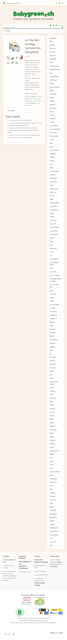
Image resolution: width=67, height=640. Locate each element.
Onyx (51, 374)
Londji (51, 301)
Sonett (52, 447)
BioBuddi (52, 104)
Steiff (51, 461)
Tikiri (51, 489)
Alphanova (53, 55)
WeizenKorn (53, 517)
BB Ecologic (53, 80)
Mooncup (52, 329)
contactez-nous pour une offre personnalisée (56, 564)
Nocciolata (53, 357)
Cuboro (52, 139)
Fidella (51, 168)
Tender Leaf (53, 482)
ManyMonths (53, 315)
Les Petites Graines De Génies (55, 280)
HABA (51, 199)
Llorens (52, 297)
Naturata (52, 346)
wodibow (52, 524)
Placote (52, 405)
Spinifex (52, 454)
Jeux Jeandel (53, 234)
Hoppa (52, 213)
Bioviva (52, 111)
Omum (52, 371)
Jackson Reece (54, 227)
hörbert (52, 217)
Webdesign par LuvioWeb (56, 633)
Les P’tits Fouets (54, 275)
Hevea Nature (54, 210)
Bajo (51, 73)
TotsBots (52, 493)
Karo (51, 245)
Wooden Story (54, 531)
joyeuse (52, 238)
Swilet (51, 465)
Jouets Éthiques (37, 101)
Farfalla (52, 160)
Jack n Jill (53, 224)
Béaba (51, 83)
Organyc (52, 387)
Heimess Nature (54, 203)
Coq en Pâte (53, 132)
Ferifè (51, 164)
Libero (51, 290)
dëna (51, 143)
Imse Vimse (53, 220)
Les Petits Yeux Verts (54, 286)
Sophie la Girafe (54, 450)
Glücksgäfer (53, 178)
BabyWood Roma (55, 69)
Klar (51, 255)
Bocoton (52, 115)
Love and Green (54, 304)
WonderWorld (54, 528)
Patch (51, 394)
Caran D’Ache (54, 125)
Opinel (51, 378)
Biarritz (52, 90)
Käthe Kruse (53, 248)
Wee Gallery (53, 514)
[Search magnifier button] (62, 27)
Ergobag (52, 157)
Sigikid (52, 436)
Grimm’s (52, 196)
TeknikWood (53, 479)
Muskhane (53, 332)
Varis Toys (53, 500)
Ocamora (52, 360)
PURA (51, 419)
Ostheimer (53, 391)
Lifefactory (53, 294)
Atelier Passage (54, 66)
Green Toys (53, 192)
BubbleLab (53, 118)
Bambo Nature (54, 76)
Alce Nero (53, 52)
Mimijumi (52, 322)
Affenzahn (53, 48)
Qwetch (52, 422)
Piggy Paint (53, 398)
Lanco (51, 268)
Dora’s (51, 146)
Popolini (52, 412)
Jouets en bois (28, 101)
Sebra (51, 433)
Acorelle (52, 45)
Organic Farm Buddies (54, 383)
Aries (51, 62)
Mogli (51, 325)
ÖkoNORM (53, 364)
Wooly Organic (54, 535)
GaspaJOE (53, 174)
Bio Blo (52, 97)
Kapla (51, 241)
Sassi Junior (53, 429)
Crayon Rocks (54, 136)
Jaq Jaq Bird (53, 231)
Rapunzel (52, 426)
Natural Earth (53, 339)
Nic (51, 353)
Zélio (51, 538)
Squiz (51, 458)
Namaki (52, 336)
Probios (52, 415)
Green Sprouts (54, 189)
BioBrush (52, 101)
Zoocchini (53, 542)
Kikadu (52, 252)
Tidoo (51, 486)
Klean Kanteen (54, 259)
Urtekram (52, 496)
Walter (52, 507)
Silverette (52, 440)
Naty (51, 350)
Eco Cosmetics (54, 150)
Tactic (51, 468)
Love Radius (53, 311)
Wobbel (52, 521)
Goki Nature (53, 182)
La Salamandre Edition (54, 264)
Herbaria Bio (53, 206)
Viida (51, 503)
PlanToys (52, 408)
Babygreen (33, 15)
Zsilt (51, 545)
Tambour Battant (55, 472)
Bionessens (53, 108)
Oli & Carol (53, 367)
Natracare (53, 343)
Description (11, 110)
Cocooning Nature (55, 129)
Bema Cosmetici (54, 87)
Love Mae (52, 308)
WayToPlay (53, 510)
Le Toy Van (27, 103)
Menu (8, 31)
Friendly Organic (54, 171)
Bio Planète (53, 94)
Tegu (51, 475)
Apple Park (53, 59)
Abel (51, 41)
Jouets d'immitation (36, 98)
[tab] (11, 111)
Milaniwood (53, 318)
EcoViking (52, 153)
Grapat (52, 185)
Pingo (51, 401)
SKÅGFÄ (52, 444)
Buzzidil (52, 122)
